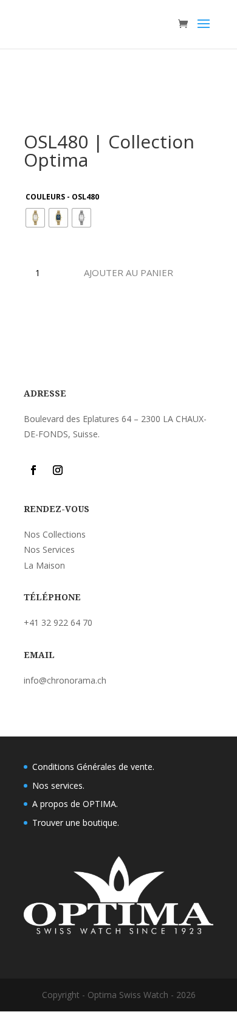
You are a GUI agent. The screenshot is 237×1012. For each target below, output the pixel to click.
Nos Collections (55, 534)
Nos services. (58, 785)
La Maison (44, 565)
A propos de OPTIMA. (75, 803)
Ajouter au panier (128, 272)
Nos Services (49, 549)
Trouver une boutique (74, 822)
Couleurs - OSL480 (62, 197)
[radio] (35, 218)
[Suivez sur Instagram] (57, 470)
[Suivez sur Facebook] (33, 470)
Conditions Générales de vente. (93, 766)
